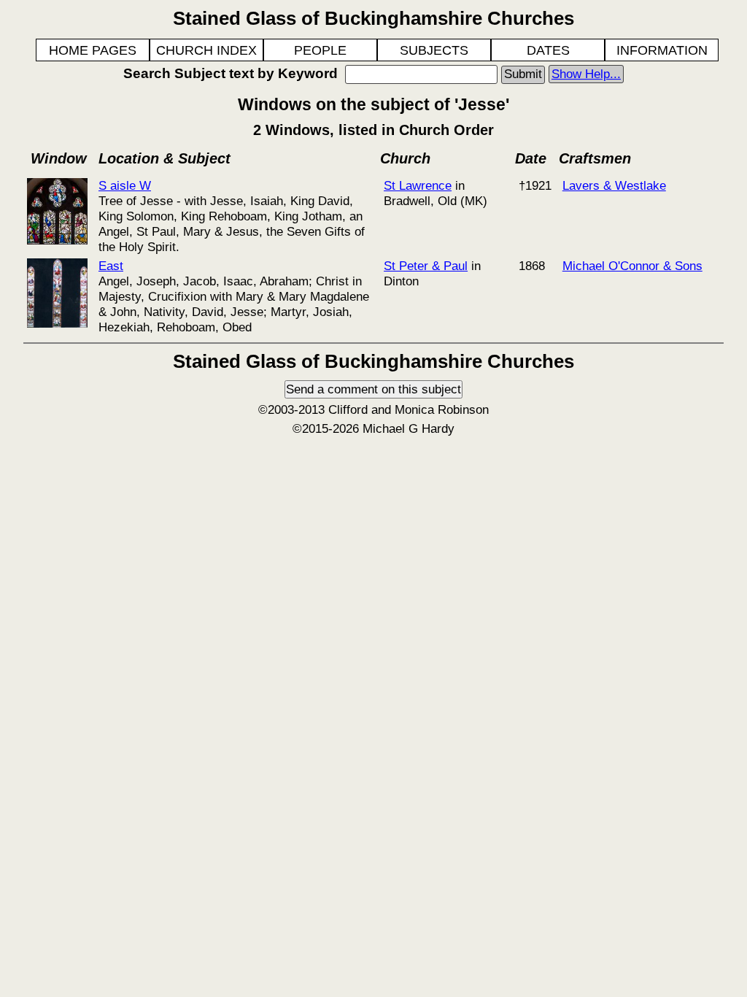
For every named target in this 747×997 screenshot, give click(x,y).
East (110, 265)
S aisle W (124, 185)
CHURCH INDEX (206, 50)
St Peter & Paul (426, 265)
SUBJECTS (434, 50)
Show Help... (586, 73)
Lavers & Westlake (614, 185)
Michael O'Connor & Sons (632, 265)
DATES (548, 50)
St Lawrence (418, 185)
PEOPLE (320, 50)
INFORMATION (662, 50)
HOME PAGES (92, 50)
